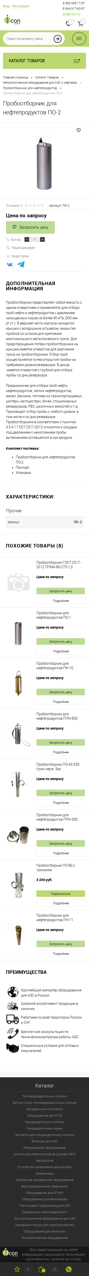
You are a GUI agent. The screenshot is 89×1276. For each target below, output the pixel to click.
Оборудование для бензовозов (44, 1199)
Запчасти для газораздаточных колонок (44, 1135)
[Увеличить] (44, 164)
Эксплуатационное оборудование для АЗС (44, 1218)
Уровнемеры (44, 1173)
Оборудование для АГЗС (44, 1115)
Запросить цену (33, 227)
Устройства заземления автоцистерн (44, 1167)
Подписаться (60, 894)
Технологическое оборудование (44, 1238)
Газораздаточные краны (44, 1128)
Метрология (44, 1160)
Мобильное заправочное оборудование (44, 1180)
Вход (6, 6)
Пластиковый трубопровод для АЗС (44, 1205)
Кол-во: (16, 239)
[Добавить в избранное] (78, 130)
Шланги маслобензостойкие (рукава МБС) (45, 1154)
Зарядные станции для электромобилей (44, 1225)
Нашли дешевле (23, 247)
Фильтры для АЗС (45, 1141)
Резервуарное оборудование (44, 1148)
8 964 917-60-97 (74, 8)
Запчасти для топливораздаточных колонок (44, 1102)
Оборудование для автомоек (44, 1231)
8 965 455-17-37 (74, 3)
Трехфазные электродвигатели (44, 1212)
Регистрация (20, 6)
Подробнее (61, 601)
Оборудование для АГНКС (44, 1193)
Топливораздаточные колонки (44, 1096)
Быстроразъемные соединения (44, 1186)
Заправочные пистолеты (44, 1109)
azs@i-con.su (71, 14)
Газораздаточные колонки (44, 1122)
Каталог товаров (27, 60)
